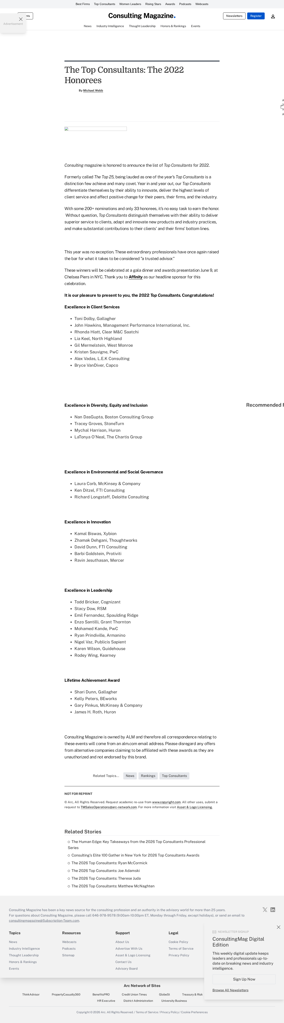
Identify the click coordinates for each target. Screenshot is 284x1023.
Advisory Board (126, 968)
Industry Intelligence (24, 948)
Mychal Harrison (90, 430)
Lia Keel (82, 338)
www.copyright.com (166, 802)
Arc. (103, 1012)
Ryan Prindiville (89, 635)
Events (14, 968)
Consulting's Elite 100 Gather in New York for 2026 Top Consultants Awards (135, 855)
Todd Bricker (86, 601)
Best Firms (83, 4)
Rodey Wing (86, 655)
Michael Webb (93, 90)
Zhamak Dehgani (90, 540)
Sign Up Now (244, 979)
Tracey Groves (88, 423)
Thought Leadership (24, 955)
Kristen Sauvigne (90, 351)
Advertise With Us (128, 948)
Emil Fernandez (89, 615)
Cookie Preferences (194, 1012)
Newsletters (234, 16)
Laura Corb (85, 483)
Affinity (136, 276)
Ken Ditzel (84, 490)
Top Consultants (104, 4)
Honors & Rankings (23, 962)
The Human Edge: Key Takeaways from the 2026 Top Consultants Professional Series (136, 844)
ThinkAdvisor (31, 994)
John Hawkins (87, 325)
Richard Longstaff (92, 496)
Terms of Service (181, 948)
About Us (122, 942)
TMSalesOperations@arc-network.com (109, 807)
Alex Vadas (84, 358)
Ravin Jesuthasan (91, 560)
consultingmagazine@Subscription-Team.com (44, 921)
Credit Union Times (134, 994)
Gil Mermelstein (89, 345)
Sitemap (68, 955)
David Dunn (85, 546)
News (13, 942)
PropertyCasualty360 (66, 994)
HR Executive (106, 1000)
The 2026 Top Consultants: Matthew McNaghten (113, 886)
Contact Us (123, 962)
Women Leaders (130, 4)
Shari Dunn (85, 691)
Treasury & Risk (192, 994)
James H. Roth (88, 711)
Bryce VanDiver (89, 365)
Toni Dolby (84, 318)
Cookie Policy (178, 942)
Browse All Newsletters (230, 990)
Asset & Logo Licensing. (194, 807)
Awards (170, 4)
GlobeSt (164, 994)
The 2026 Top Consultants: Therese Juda (106, 878)
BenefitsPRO (101, 994)
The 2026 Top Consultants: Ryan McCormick (109, 863)
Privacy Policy (179, 955)
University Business (174, 1000)
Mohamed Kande (90, 628)
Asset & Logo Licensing (132, 955)
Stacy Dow (84, 608)
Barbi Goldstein (89, 553)
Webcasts (201, 4)
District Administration (138, 1000)
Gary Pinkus (86, 705)
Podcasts (185, 4)
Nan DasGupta (88, 416)
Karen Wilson (87, 648)
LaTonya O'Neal (89, 436)
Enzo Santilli (86, 621)
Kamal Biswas (87, 533)
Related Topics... (106, 776)
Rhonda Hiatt (87, 331)
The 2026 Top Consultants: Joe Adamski (106, 870)
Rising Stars (153, 4)
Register (256, 16)
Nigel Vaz (83, 641)
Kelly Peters (86, 698)
